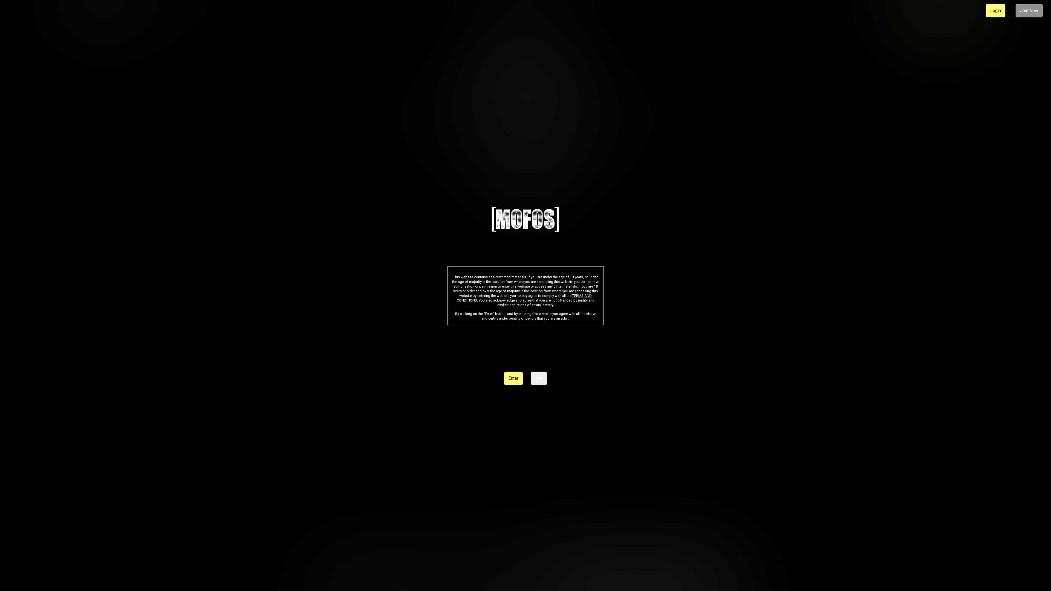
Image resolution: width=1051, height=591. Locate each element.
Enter (513, 378)
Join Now (1029, 10)
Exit (538, 378)
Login (995, 10)
